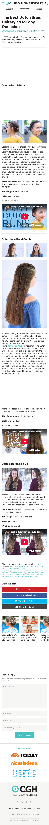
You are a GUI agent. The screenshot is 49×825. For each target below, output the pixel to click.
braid (8, 571)
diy (37, 571)
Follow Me (24, 9)
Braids (4, 30)
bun (18, 571)
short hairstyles (23, 576)
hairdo (33, 574)
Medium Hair (38, 30)
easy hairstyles (28, 573)
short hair (13, 576)
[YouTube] (18, 802)
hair (13, 574)
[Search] (46, 3)
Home (11, 808)
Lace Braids (24, 30)
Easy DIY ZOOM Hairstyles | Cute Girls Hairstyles (28, 637)
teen (31, 576)
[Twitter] (31, 802)
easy (20, 573)
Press (17, 808)
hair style (18, 574)
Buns (22, 571)
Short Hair (23, 568)
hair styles (26, 574)
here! (38, 564)
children (28, 571)
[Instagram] (22, 802)
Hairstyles (18, 30)
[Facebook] (26, 802)
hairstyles (5, 576)
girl (9, 574)
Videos (39, 9)
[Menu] (2, 3)
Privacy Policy (26, 808)
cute (33, 571)
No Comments (31, 31)
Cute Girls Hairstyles (24, 3)
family (37, 573)
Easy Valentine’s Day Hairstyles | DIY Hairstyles (9, 637)
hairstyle (40, 574)
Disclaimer (37, 808)
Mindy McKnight (10, 31)
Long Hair (31, 30)
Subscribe (10, 9)
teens (36, 576)
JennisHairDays (15, 346)
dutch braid (13, 573)
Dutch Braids (10, 30)
